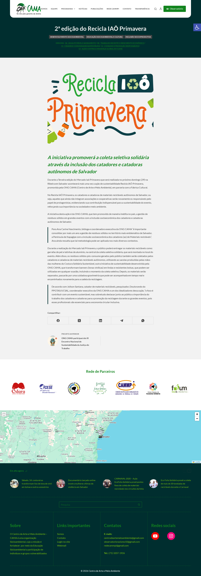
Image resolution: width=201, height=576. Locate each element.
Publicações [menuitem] (97, 9)
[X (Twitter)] (79, 320)
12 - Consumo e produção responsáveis (120, 46)
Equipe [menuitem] (54, 9)
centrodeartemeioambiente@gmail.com (124, 537)
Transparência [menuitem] (142, 9)
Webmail (61, 545)
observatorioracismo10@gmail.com (122, 541)
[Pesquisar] (155, 9)
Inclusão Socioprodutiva (138, 37)
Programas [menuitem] (67, 9)
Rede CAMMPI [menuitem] (113, 9)
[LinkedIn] (100, 320)
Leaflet (197, 462)
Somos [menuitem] (44, 9)
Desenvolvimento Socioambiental (67, 37)
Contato (61, 537)
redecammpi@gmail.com (116, 545)
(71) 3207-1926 (117, 553)
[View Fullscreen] (4, 414)
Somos (60, 533)
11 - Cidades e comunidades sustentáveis (80, 46)
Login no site (63, 541)
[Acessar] (161, 9)
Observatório (176, 8)
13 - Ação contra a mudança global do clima (101, 49)
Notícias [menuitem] (83, 9)
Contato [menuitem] (127, 9)
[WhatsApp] (142, 320)
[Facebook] (58, 320)
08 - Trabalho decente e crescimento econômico (120, 43)
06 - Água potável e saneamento (80, 43)
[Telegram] (121, 320)
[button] (197, 27)
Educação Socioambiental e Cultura (105, 37)
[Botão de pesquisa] (139, 504)
